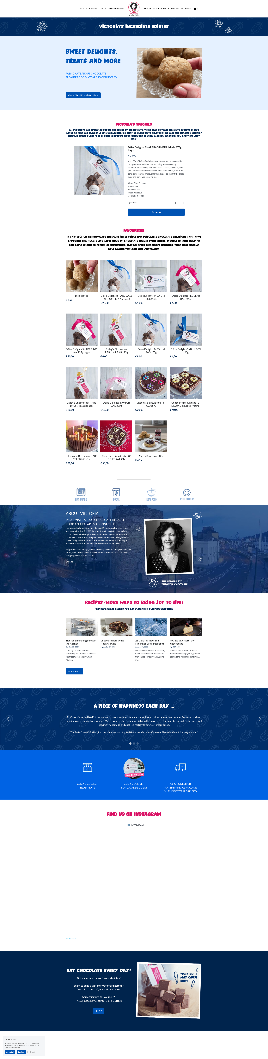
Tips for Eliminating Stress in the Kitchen (81, 642)
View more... (71, 938)
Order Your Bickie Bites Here (83, 95)
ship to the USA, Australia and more (101, 989)
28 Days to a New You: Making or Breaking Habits (149, 642)
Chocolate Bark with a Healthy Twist (112, 642)
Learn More (15, 1047)
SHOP (99, 1011)
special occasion (93, 978)
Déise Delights (114, 1000)
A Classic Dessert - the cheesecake (182, 642)
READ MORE (87, 787)
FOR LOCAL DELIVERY (134, 787)
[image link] (134, 8)
